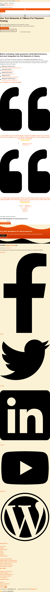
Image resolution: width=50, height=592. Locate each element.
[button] (25, 9)
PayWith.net (8, 245)
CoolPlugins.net (8, 247)
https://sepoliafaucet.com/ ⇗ (8, 74)
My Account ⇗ (11, 3)
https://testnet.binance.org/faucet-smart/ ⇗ (12, 67)
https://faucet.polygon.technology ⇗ (10, 77)
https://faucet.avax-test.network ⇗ (10, 80)
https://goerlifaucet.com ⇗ (8, 70)
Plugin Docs (6, 3)
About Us (1, 3)
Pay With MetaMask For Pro (14, 218)
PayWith (6, 5)
